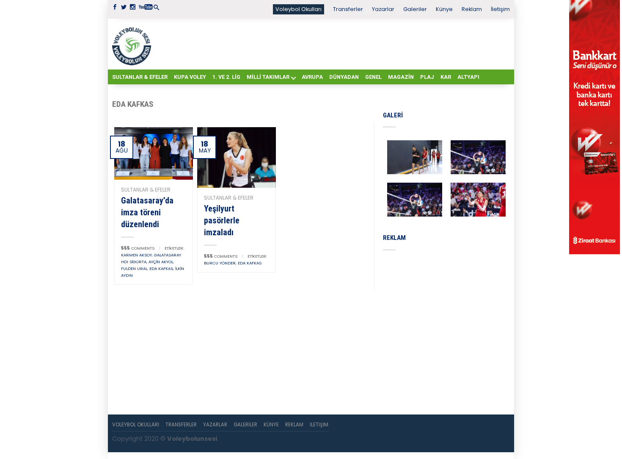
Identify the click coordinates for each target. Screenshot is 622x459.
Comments (137, 248)
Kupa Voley (190, 77)
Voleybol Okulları (298, 9)
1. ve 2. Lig (226, 77)
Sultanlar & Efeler (140, 77)
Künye (444, 9)
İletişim (500, 9)
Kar (445, 77)
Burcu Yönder (220, 263)
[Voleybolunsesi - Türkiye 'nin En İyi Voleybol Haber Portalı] (133, 44)
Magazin (401, 77)
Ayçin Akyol (161, 261)
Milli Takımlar (268, 77)
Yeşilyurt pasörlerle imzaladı (221, 220)
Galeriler (415, 9)
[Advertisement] (332, 44)
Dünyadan (344, 77)
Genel (373, 77)
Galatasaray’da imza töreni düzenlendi (147, 212)
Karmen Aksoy (136, 255)
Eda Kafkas (161, 268)
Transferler (348, 9)
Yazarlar (383, 9)
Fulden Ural (134, 268)
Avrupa (312, 77)
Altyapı (468, 77)
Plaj (427, 77)
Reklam (472, 9)
